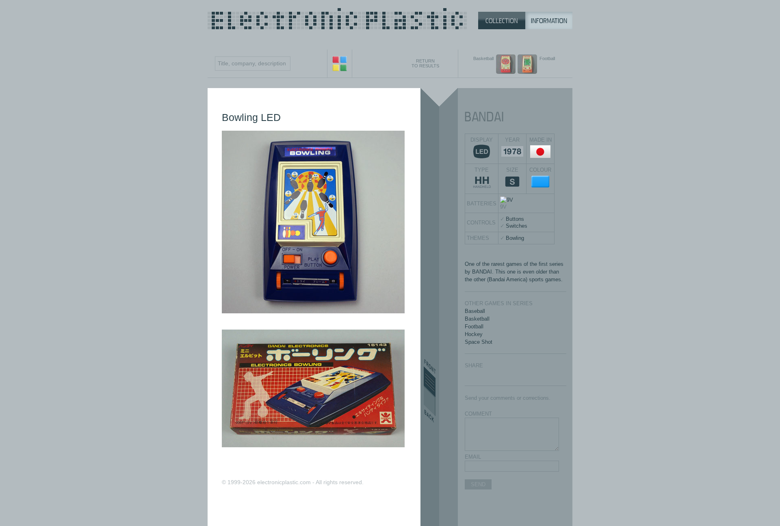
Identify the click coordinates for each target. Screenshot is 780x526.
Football (474, 326)
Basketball (477, 319)
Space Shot (478, 342)
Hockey (474, 334)
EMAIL (473, 457)
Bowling (515, 238)
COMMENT (478, 414)
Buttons (515, 219)
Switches (516, 226)
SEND (478, 484)
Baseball (475, 311)
